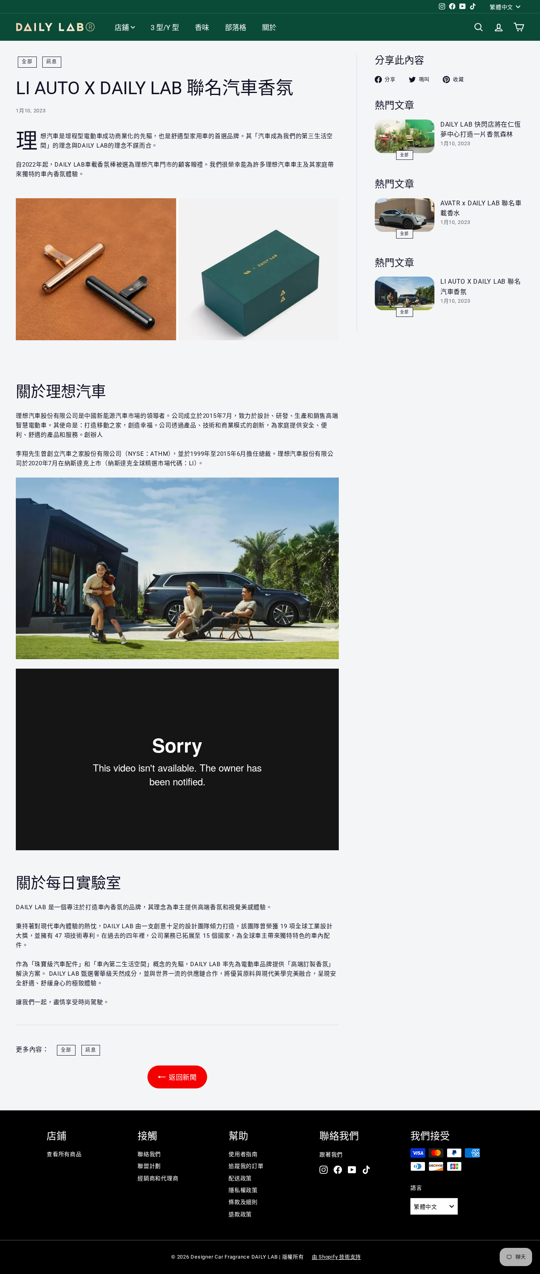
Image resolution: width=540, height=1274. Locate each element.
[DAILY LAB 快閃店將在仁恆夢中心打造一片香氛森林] (404, 136)
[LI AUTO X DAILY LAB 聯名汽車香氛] (404, 293)
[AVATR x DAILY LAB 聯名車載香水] (404, 215)
